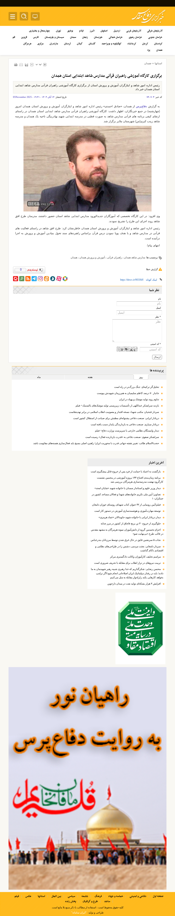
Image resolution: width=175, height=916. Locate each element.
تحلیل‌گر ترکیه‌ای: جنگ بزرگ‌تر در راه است (136, 386)
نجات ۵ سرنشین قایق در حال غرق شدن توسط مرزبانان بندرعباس (126, 539)
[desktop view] (35, 17)
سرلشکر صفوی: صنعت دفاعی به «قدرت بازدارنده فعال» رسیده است (122, 437)
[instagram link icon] (40, 278)
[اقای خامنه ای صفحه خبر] (140, 628)
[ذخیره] (26, 64)
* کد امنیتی (155, 344)
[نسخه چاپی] (15, 64)
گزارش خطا (152, 269)
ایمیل (158, 308)
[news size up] (44, 64)
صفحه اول (158, 896)
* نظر (158, 317)
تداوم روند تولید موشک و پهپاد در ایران (139, 399)
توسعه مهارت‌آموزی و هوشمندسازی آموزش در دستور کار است (127, 510)
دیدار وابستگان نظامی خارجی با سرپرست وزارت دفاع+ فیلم (127, 430)
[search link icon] (21, 278)
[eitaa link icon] (46, 278)
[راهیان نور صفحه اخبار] (87, 778)
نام (159, 299)
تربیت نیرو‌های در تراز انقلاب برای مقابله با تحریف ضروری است (127, 562)
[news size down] (31, 64)
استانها (158, 63)
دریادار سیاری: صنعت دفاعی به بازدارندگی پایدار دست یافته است (125, 424)
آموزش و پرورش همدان (92, 257)
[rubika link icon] (65, 278)
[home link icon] (15, 278)
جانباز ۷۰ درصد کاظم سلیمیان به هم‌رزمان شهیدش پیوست (128, 393)
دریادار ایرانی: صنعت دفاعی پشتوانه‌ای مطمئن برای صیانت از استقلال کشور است (116, 418)
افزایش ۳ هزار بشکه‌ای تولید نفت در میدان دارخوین (134, 583)
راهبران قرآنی (114, 257)
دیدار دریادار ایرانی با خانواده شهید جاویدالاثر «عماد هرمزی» (130, 517)
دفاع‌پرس (141, 106)
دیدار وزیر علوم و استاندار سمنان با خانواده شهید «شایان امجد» (128, 488)
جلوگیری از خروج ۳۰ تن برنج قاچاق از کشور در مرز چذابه (131, 523)
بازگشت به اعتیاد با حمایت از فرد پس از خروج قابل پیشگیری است (126, 471)
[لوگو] (148, 23)
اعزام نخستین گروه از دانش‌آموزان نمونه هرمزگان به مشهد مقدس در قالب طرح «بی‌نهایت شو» (127, 531)
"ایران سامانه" (78, 912)
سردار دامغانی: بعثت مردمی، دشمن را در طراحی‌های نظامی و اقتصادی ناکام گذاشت (129, 548)
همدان (147, 63)
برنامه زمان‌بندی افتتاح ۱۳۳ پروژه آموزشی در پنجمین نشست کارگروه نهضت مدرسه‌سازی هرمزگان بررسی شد (130, 479)
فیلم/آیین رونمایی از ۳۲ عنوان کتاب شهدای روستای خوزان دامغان (126, 504)
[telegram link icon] (34, 278)
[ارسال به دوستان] (21, 64)
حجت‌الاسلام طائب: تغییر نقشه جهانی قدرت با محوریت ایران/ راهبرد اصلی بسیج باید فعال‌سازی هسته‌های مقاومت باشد (96, 443)
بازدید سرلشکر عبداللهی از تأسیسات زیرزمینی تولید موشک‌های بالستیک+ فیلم (117, 405)
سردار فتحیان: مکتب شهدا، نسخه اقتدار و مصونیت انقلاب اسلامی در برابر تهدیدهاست (114, 411)
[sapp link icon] (52, 278)
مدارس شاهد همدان (134, 257)
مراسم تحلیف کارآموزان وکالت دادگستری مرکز (135, 556)
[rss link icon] (28, 278)
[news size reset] (38, 64)
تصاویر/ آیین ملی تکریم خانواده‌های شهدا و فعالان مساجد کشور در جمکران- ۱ (127, 496)
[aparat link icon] (58, 278)
